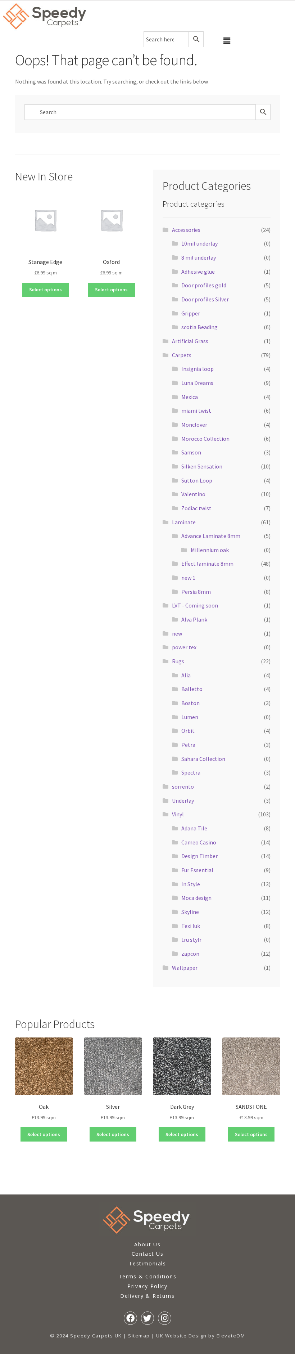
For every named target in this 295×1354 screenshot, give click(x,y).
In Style (190, 884)
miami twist (196, 410)
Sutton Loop (196, 480)
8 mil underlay (198, 257)
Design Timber (199, 856)
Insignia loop (197, 368)
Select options (45, 289)
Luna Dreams (197, 382)
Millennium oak (210, 549)
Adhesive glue (198, 271)
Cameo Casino (198, 842)
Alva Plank (194, 619)
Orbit (188, 730)
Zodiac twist (196, 508)
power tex (184, 647)
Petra (188, 744)
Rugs (178, 661)
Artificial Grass (190, 341)
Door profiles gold (203, 285)
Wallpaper (185, 967)
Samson (191, 452)
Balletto (192, 688)
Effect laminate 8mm (207, 563)
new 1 (188, 577)
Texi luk (190, 925)
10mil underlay (199, 243)
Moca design (196, 897)
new (177, 633)
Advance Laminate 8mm (210, 535)
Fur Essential (197, 870)
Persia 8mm (196, 591)
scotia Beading (199, 327)
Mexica (189, 396)
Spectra (190, 772)
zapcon (190, 953)
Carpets (181, 355)
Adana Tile (194, 828)
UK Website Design (181, 1335)
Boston (190, 703)
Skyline (190, 911)
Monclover (194, 424)
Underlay (183, 800)
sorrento (183, 786)
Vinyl (178, 814)
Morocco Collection (205, 438)
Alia (186, 675)
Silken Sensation (201, 466)
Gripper (190, 313)
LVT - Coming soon (195, 605)
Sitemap (139, 1335)
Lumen (189, 717)
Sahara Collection (203, 758)
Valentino (193, 494)
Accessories (186, 229)
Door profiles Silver (205, 299)
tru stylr (191, 939)
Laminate (184, 522)
